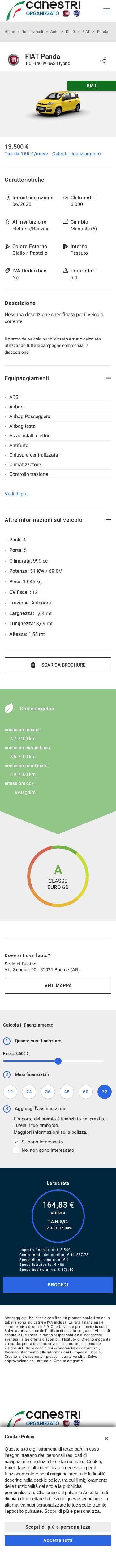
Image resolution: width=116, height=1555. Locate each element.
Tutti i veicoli (32, 32)
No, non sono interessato (48, 1150)
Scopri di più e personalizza (58, 1527)
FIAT (86, 32)
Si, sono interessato (42, 1142)
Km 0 (70, 32)
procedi (58, 1285)
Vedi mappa (58, 985)
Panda (102, 32)
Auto (54, 32)
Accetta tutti (58, 1540)
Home (10, 32)
